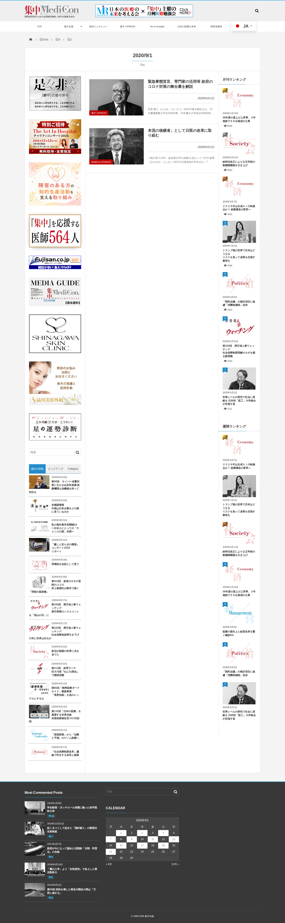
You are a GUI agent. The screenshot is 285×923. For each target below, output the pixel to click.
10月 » (175, 864)
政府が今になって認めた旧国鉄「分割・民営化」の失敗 (72, 850)
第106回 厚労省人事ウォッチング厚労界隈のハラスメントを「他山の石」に (55, 609)
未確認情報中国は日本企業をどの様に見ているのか (65, 508)
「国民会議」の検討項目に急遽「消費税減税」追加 (239, 303)
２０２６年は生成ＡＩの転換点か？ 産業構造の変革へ (239, 208)
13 (53, 816)
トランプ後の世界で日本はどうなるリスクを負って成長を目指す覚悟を (239, 255)
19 (163, 845)
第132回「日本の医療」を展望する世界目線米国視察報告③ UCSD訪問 (55, 716)
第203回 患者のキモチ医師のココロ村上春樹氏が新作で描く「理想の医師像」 (55, 586)
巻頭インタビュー (98, 26)
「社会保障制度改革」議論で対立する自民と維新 (65, 753)
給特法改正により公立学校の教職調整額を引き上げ (239, 163)
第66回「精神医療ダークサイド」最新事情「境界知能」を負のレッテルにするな (54, 693)
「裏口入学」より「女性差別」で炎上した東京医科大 (72, 871)
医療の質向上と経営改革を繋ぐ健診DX (239, 633)
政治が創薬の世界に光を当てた (65, 653)
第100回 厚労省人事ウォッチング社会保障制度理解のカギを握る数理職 (239, 351)
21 (110, 851)
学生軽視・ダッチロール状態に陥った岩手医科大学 (72, 809)
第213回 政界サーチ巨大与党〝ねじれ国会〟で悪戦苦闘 (65, 672)
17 (142, 845)
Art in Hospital (157, 26)
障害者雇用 (216, 26)
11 (152, 839)
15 (121, 845)
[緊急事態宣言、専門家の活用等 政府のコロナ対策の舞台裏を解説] (116, 97)
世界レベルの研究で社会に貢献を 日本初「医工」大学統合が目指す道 (239, 401)
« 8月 (109, 864)
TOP (39, 26)
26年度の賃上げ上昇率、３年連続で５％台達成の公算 (239, 119)
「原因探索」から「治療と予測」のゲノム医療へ (65, 736)
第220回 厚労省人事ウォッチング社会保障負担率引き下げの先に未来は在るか (55, 633)
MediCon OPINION (101, 162)
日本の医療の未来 (187, 26)
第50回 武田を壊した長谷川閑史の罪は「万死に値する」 (71, 891)
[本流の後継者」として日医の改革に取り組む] (116, 146)
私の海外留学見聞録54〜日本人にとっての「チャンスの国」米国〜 (65, 528)
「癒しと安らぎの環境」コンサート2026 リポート (65, 548)
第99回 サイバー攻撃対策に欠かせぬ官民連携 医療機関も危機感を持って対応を (54, 486)
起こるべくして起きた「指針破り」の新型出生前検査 (72, 829)
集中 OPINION (127, 26)
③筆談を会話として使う (65, 564)
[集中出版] (52, 14)
